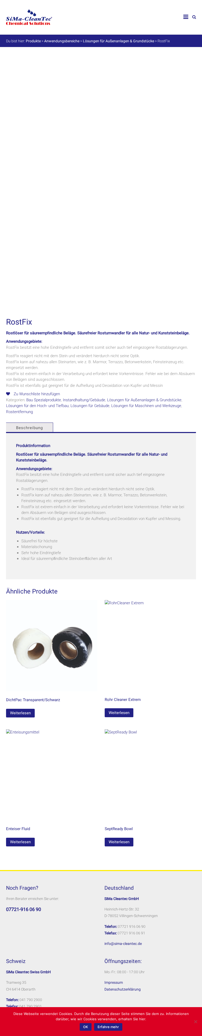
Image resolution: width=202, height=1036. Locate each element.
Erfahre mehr (108, 1027)
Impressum (113, 982)
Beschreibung (29, 427)
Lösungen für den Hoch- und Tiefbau (37, 405)
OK (85, 1027)
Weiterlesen (20, 713)
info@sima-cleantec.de (123, 943)
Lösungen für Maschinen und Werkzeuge (146, 405)
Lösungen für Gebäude (89, 405)
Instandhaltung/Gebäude (84, 400)
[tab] (29, 428)
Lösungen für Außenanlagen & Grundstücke (144, 400)
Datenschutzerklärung (122, 989)
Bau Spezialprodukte (43, 400)
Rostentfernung (19, 411)
